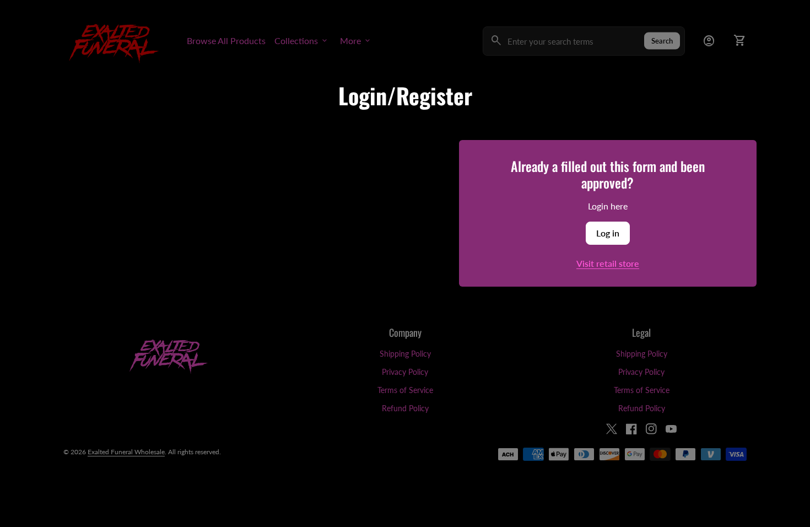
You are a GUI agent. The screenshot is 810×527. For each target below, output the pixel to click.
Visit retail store (607, 263)
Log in (607, 233)
